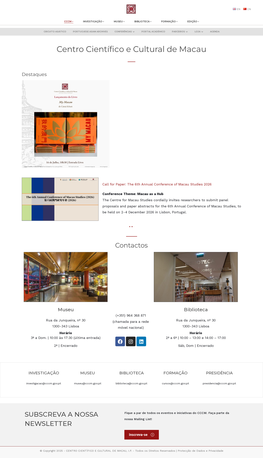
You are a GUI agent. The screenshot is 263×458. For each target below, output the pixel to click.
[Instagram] (131, 341)
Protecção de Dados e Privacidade (200, 450)
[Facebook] (120, 341)
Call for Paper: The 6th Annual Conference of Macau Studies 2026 (157, 184)
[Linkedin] (141, 341)
